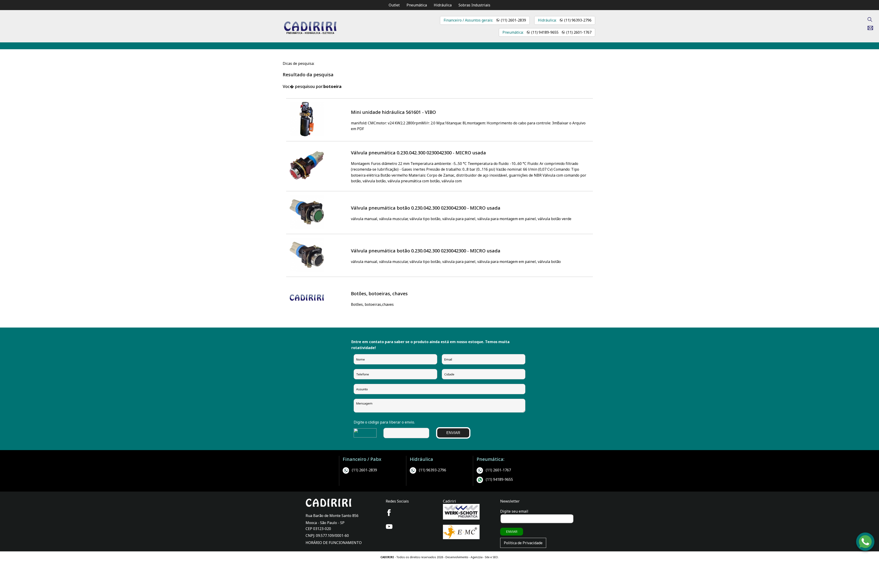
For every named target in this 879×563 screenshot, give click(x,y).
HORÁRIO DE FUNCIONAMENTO (334, 542)
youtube (389, 526)
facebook (389, 512)
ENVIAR (453, 433)
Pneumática (417, 5)
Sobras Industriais (474, 5)
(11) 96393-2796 (577, 20)
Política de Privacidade (523, 542)
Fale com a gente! (865, 548)
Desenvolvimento (457, 557)
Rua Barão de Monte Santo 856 (332, 515)
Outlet (394, 5)
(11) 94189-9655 (545, 32)
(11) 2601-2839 (513, 20)
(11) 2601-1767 (578, 32)
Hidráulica (443, 5)
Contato (872, 27)
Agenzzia (477, 557)
